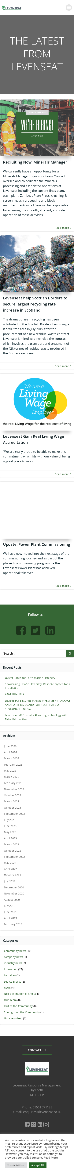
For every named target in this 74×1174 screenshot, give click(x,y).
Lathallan (10, 975)
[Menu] (69, 7)
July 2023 (9, 820)
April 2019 (10, 918)
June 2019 (10, 912)
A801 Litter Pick (14, 694)
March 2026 (11, 758)
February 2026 (13, 764)
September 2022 (14, 856)
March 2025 (11, 777)
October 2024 (12, 795)
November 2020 (14, 893)
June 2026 (10, 746)
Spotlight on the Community (22, 1012)
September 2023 (14, 813)
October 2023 (12, 807)
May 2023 (10, 832)
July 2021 (9, 881)
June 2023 (10, 826)
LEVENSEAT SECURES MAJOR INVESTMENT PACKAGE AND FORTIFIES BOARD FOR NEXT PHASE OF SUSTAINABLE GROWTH (38, 705)
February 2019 (13, 924)
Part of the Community (18, 1006)
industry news (13, 963)
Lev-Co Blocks (12, 981)
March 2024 (11, 801)
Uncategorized (13, 1018)
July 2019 (9, 906)
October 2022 (12, 850)
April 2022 (10, 869)
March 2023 (11, 844)
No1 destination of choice (20, 993)
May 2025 (10, 770)
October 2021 (12, 875)
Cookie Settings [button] (15, 1165)
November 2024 (14, 789)
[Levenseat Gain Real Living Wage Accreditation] (37, 402)
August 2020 (12, 899)
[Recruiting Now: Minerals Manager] (37, 127)
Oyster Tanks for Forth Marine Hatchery (30, 678)
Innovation (10, 969)
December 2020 (14, 887)
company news (13, 957)
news (7, 987)
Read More (51, 1157)
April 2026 (10, 752)
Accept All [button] (37, 1165)
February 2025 (13, 783)
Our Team (10, 1000)
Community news (15, 951)
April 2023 (10, 838)
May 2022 (10, 863)
